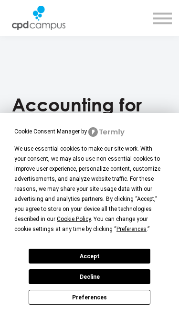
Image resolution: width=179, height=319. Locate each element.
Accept (90, 256)
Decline (90, 277)
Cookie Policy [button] (74, 219)
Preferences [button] (131, 229)
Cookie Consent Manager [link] (47, 131)
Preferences (89, 297)
